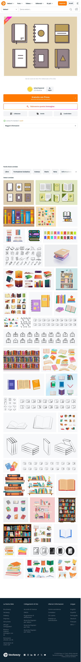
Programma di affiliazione (29, 616)
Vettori (9, 3)
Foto (19, 3)
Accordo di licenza (30, 609)
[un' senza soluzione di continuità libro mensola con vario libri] (21, 359)
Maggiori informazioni (12, 125)
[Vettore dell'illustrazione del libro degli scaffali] (42, 509)
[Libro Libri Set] (56, 192)
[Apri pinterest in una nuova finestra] (35, 654)
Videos (28, 3)
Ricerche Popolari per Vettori (30, 621)
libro (7, 171)
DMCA (26, 612)
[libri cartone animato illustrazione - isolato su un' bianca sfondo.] (67, 216)
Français (72, 621)
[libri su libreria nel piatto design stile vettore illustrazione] (67, 509)
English (71, 609)
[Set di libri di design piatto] (61, 384)
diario (46, 171)
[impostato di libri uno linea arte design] (10, 404)
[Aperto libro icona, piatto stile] (66, 484)
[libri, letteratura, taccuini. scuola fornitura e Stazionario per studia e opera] (40, 303)
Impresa (6, 618)
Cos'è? (21, 121)
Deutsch (72, 618)
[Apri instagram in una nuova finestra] (28, 654)
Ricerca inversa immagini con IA (8, 632)
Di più (49, 3)
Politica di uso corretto (67, 656)
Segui (50, 90)
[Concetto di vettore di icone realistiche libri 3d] (65, 533)
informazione (66, 171)
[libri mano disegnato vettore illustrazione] (15, 509)
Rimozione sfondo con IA (8, 639)
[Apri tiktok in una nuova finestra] (38, 654)
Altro (70, 624)
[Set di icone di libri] (18, 192)
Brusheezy (7, 609)
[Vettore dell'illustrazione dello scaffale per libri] (66, 279)
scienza (37, 171)
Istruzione (7, 621)
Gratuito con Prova (40, 98)
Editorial (39, 3)
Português (72, 615)
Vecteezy (6, 612)
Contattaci (51, 612)
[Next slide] (72, 171)
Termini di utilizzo (56, 655)
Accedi (71, 3)
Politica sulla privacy (69, 655)
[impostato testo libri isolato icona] (25, 322)
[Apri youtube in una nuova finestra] (45, 654)
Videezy (6, 615)
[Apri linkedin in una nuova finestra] (31, 654)
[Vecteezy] (3, 3)
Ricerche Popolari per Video (30, 631)
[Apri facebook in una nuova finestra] (25, 654)
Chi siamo (51, 615)
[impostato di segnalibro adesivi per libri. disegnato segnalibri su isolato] (60, 235)
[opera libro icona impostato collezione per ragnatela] (53, 551)
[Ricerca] (71, 9)
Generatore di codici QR (8, 643)
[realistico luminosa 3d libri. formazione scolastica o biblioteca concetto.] (11, 466)
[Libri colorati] (18, 216)
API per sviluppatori (7, 625)
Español (71, 612)
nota (55, 171)
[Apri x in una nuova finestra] (41, 654)
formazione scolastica (22, 171)
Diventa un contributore (52, 619)
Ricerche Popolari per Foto (30, 626)
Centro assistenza (54, 609)
